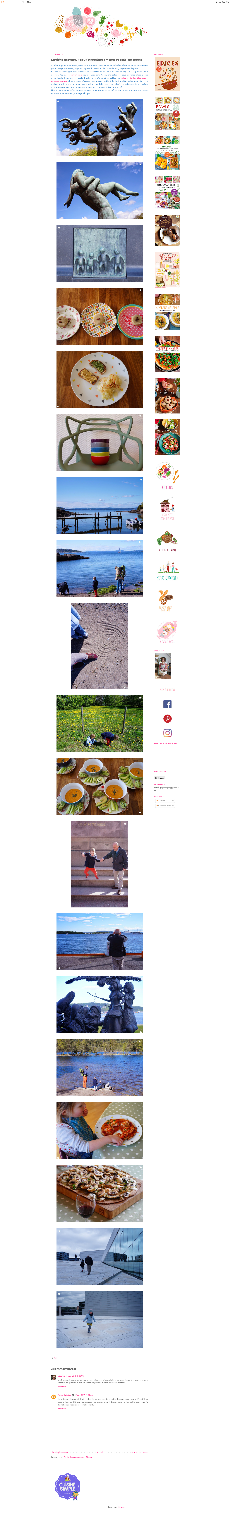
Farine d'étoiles (64, 1395)
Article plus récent (60, 1453)
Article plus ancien (139, 1453)
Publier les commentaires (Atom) (78, 1457)
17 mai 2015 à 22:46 (84, 1395)
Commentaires (164, 806)
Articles (161, 801)
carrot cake (76, 75)
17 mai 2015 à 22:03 (75, 1376)
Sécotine (61, 1376)
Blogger (121, 1507)
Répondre (62, 1387)
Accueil (100, 1453)
